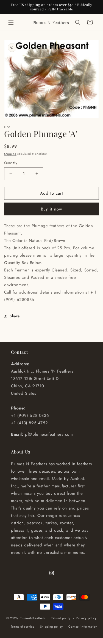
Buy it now (51, 209)
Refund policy (61, 618)
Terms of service (23, 626)
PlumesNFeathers (33, 618)
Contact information (83, 626)
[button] (11, 22)
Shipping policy (51, 626)
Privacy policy (86, 618)
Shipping (10, 154)
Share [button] (15, 316)
